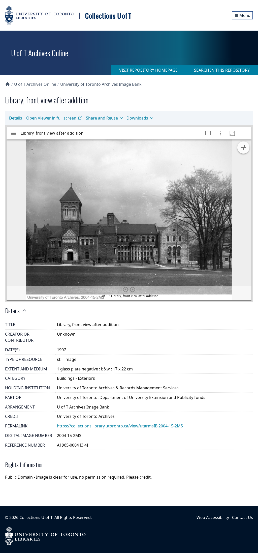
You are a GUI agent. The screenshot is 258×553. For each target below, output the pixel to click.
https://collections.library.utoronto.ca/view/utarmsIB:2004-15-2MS (120, 426)
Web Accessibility (213, 517)
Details (15, 118)
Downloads (137, 118)
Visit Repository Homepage (148, 70)
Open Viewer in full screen (51, 118)
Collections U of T (35, 517)
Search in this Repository (222, 70)
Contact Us (242, 517)
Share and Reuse (102, 118)
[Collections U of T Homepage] (7, 84)
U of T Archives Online (35, 84)
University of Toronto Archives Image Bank (101, 84)
